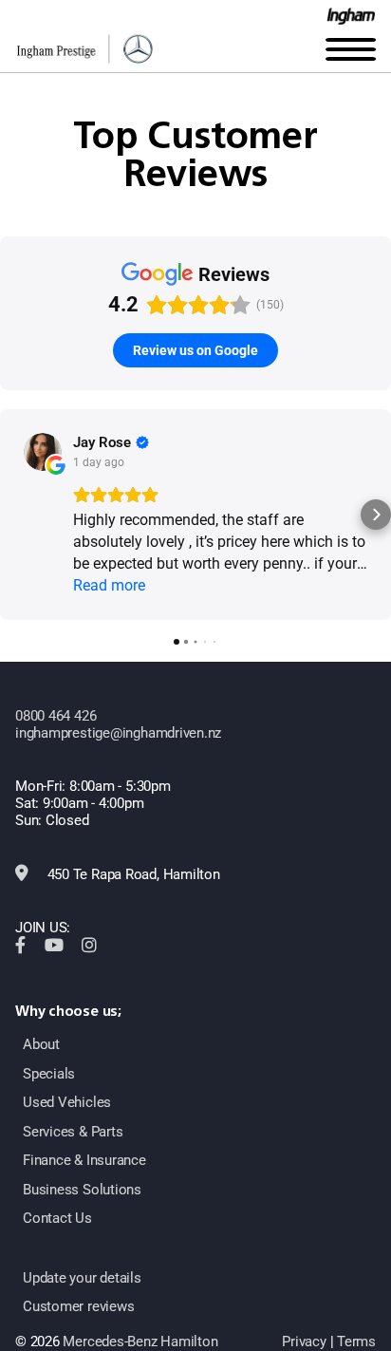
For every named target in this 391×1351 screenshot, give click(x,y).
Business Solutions (82, 1189)
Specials (49, 1073)
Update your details (82, 1277)
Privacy (304, 1341)
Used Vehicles (67, 1102)
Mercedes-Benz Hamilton (140, 1341)
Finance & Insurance (84, 1160)
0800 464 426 (55, 715)
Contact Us (57, 1218)
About (41, 1044)
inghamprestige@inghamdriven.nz (118, 732)
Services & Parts (72, 1131)
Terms (356, 1341)
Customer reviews (78, 1306)
